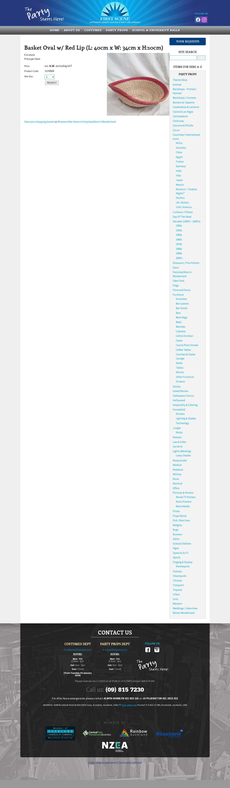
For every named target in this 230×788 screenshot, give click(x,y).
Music (176, 479)
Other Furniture (185, 377)
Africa (179, 143)
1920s (179, 230)
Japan (179, 180)
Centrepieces (180, 116)
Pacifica (180, 198)
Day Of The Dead (182, 216)
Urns (175, 599)
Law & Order (179, 442)
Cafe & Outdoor (184, 336)
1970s (179, 244)
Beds (178, 322)
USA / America (184, 207)
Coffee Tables (183, 350)
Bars (178, 313)
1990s (179, 253)
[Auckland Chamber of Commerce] (60, 739)
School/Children (182, 543)
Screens (180, 381)
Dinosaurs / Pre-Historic (186, 263)
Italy (178, 175)
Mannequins (183, 566)
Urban (176, 594)
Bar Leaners (182, 303)
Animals (177, 84)
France (180, 161)
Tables (179, 367)
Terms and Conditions (130, 762)
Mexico (180, 184)
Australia (181, 147)
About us (72, 30)
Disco (176, 267)
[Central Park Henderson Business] (97, 739)
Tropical (177, 590)
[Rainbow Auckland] (133, 739)
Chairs (179, 340)
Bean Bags (181, 317)
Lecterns (178, 446)
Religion (177, 525)
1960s (179, 239)
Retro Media (183, 506)
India (178, 170)
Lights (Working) (182, 451)
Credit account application (102, 762)
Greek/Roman (180, 391)
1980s (179, 248)
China (179, 152)
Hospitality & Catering (185, 405)
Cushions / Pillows (183, 212)
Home (55, 30)
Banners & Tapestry (183, 102)
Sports (176, 557)
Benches (180, 326)
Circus (176, 130)
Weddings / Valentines (185, 608)
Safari (176, 539)
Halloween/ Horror (183, 395)
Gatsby (177, 386)
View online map (129, 705)
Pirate (176, 511)
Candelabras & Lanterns (186, 107)
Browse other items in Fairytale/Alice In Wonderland (87, 121)
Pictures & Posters (183, 492)
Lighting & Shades (186, 418)
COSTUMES (93, 30)
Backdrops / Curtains (184, 97)
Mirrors (180, 372)
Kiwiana (177, 437)
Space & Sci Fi (180, 553)
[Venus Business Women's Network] (115, 751)
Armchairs (181, 299)
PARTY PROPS (117, 30)
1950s (179, 235)
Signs (176, 548)
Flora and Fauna (181, 290)
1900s (179, 225)
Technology (182, 423)
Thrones (177, 580)
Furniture (178, 294)
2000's (179, 258)
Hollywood (179, 400)
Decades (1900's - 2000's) (186, 221)
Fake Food (178, 280)
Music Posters (184, 501)
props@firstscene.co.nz (116, 649)
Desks (179, 363)
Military (177, 474)
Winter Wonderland (183, 613)
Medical (177, 465)
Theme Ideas (180, 80)
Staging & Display (182, 562)
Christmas (178, 121)
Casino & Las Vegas (183, 111)
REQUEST (52, 83)
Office (176, 488)
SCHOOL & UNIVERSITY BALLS (156, 30)
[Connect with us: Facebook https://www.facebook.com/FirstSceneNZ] (197, 19)
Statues (177, 571)
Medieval (178, 469)
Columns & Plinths (183, 125)
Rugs (175, 529)
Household (179, 409)
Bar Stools (181, 308)
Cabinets (181, 331)
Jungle (177, 428)
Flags (176, 285)
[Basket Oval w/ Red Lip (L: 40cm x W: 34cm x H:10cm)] (138, 114)
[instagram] (157, 651)
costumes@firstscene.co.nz (79, 649)
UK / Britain (182, 202)
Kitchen (180, 414)
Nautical (177, 483)
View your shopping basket (39, 121)
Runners (177, 534)
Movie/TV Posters (186, 497)
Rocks (179, 432)
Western (177, 603)
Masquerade (180, 460)
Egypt (179, 157)
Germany (181, 166)
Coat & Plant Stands (187, 345)
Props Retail (180, 516)
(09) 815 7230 (124, 689)
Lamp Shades (183, 455)
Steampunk (179, 576)
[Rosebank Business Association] (170, 739)
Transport (178, 585)
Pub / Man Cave (181, 520)
